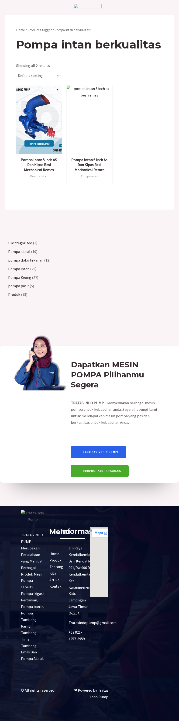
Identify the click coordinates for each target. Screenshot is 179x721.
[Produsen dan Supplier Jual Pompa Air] (88, 18)
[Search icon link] (166, 18)
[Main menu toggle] (12, 18)
